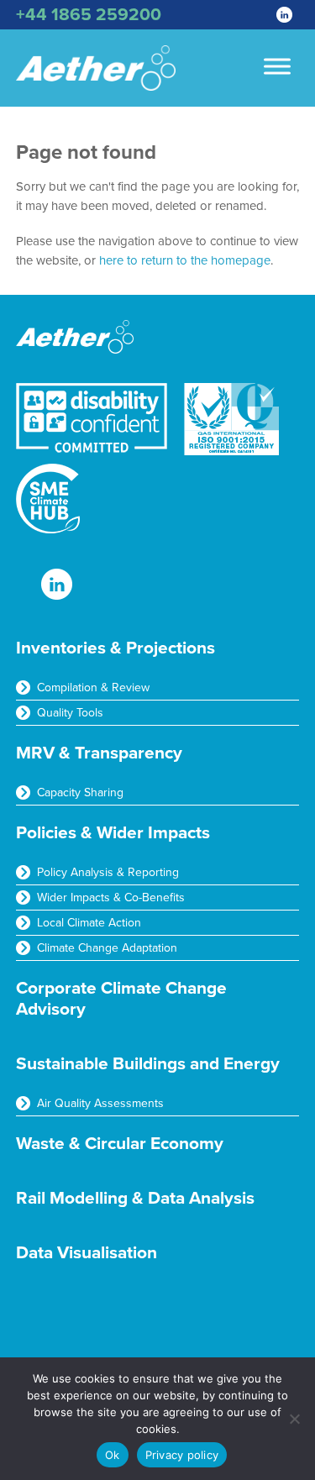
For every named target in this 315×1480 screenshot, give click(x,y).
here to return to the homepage (184, 260)
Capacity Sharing (80, 792)
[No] (294, 1418)
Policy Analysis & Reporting (108, 872)
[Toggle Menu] (277, 66)
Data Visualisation (86, 1252)
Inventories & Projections (115, 648)
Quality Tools (70, 713)
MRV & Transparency (99, 753)
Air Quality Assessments (100, 1103)
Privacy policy (182, 1455)
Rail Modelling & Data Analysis (135, 1198)
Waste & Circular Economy (119, 1143)
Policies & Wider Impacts (113, 832)
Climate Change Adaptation (107, 948)
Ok (112, 1455)
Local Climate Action (89, 923)
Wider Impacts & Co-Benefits (111, 897)
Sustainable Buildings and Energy (148, 1063)
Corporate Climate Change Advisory (121, 999)
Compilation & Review (93, 687)
